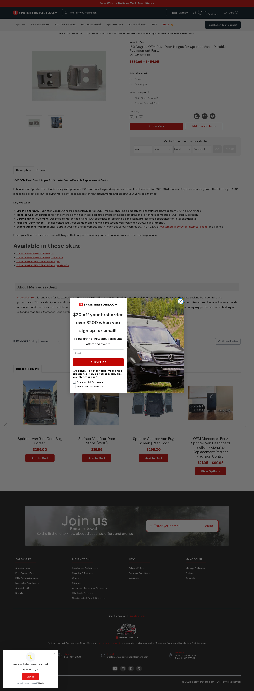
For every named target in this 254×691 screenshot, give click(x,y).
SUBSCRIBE (98, 362)
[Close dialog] (180, 301)
